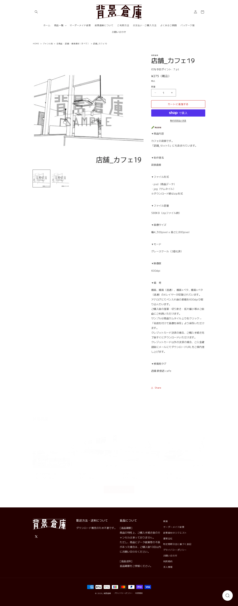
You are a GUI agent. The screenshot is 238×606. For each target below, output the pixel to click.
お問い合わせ (170, 555)
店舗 (67, 43)
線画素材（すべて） (80, 43)
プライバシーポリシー (175, 549)
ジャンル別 (48, 43)
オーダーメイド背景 (174, 527)
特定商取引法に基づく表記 (177, 544)
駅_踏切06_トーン (175, 470)
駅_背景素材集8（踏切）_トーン (52, 470)
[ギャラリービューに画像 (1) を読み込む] (41, 178)
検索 (165, 521)
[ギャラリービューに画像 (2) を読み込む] (60, 178)
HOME (36, 43)
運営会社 (168, 538)
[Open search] (227, 595)
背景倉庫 (107, 593)
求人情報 (168, 566)
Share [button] (158, 387)
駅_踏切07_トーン (132, 470)
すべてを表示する (119, 486)
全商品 (59, 43)
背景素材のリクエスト (175, 532)
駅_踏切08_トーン (88, 470)
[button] (36, 12)
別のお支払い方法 (178, 120)
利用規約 (168, 561)
